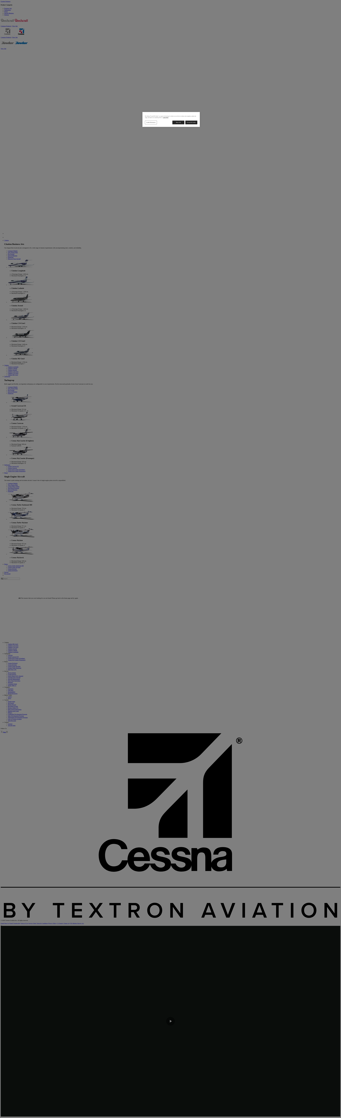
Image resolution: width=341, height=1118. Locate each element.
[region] (171, 119)
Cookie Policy (166, 117)
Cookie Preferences (150, 122)
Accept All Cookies (191, 122)
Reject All (178, 122)
